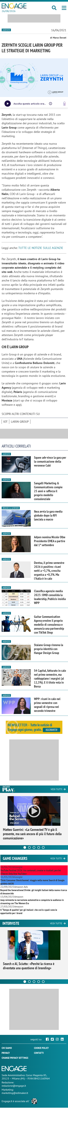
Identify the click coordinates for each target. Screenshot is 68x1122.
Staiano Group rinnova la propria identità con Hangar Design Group (48, 649)
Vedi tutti (56, 789)
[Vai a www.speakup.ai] (65, 104)
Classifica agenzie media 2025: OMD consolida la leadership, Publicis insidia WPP (50, 597)
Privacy (6, 1052)
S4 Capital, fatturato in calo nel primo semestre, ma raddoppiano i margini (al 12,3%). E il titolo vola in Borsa (50, 678)
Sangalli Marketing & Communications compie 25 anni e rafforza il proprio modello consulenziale (48, 491)
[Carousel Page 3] (34, 847)
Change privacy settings (15, 1057)
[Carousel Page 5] (43, 847)
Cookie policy (41, 1048)
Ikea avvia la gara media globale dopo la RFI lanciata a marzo (48, 515)
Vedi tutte (56, 923)
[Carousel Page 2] (29, 847)
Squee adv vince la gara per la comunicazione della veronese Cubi (50, 461)
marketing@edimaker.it (15, 1093)
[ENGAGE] (14, 6)
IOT (5, 421)
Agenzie (6, 30)
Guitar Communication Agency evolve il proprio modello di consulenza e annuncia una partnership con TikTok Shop (49, 624)
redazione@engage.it (14, 1085)
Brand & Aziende (11, 508)
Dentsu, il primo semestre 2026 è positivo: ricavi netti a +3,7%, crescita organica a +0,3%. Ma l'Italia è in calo (49, 570)
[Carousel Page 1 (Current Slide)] (24, 847)
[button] (64, 8)
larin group (20, 421)
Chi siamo (7, 1048)
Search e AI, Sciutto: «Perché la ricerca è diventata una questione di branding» (28, 965)
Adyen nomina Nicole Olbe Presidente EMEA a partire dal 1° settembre (49, 541)
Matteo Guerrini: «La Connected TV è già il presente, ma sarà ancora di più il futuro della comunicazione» (32, 833)
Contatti (39, 1052)
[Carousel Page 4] (38, 847)
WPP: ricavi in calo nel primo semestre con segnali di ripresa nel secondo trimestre (47, 705)
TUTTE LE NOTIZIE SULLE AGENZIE (40, 248)
